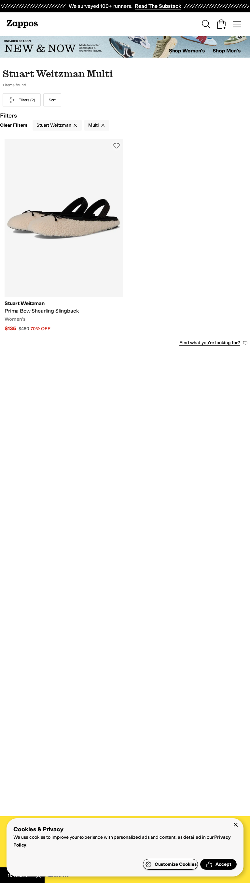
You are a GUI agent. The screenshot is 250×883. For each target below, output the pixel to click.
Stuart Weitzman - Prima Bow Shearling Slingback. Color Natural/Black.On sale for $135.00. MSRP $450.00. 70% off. (64, 235)
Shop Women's (187, 51)
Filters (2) (27, 100)
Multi (93, 125)
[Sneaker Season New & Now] (125, 47)
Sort (52, 100)
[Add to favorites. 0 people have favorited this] (116, 145)
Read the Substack (158, 6)
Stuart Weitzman (53, 125)
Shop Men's (227, 51)
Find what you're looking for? (209, 342)
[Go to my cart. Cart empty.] (221, 24)
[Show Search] (205, 24)
